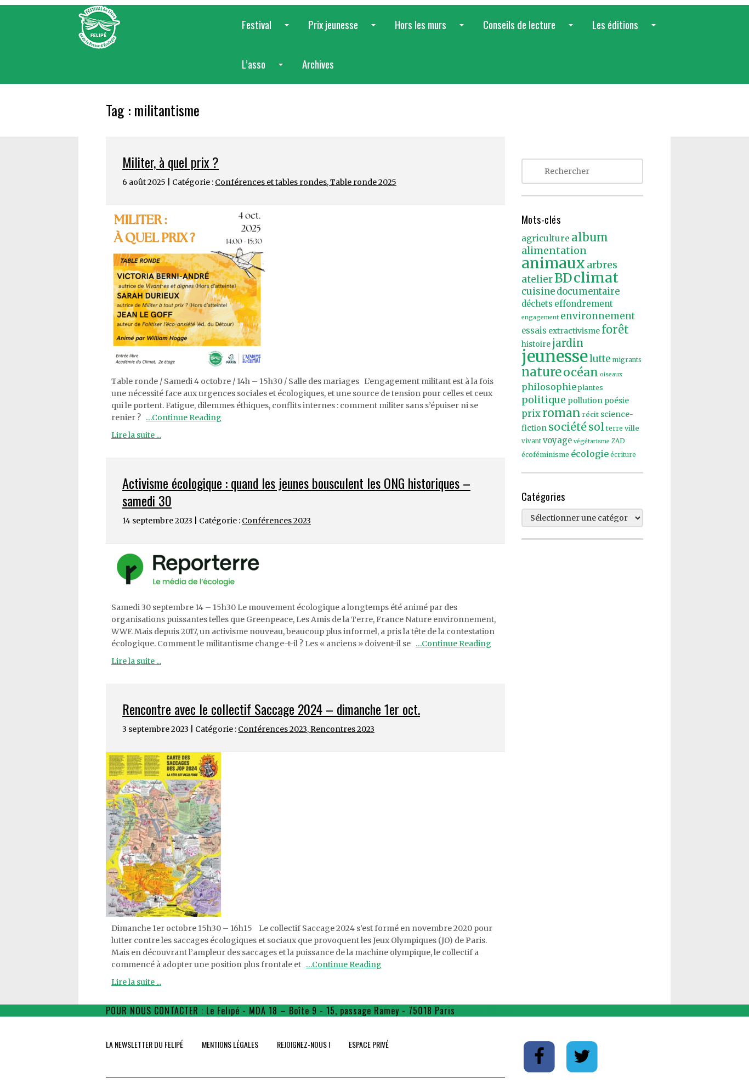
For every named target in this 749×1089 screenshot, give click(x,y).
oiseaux (611, 374)
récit (590, 414)
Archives (318, 63)
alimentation (554, 250)
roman (561, 412)
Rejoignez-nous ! (303, 1044)
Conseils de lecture (530, 30)
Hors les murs (431, 30)
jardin (567, 342)
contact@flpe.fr (489, 1010)
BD (563, 278)
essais (534, 331)
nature (541, 372)
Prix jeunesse (344, 30)
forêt (615, 329)
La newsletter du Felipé (144, 1044)
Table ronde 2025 (363, 182)
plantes (590, 387)
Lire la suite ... (136, 435)
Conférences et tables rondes (271, 182)
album (589, 237)
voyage (557, 440)
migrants (627, 360)
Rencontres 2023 (342, 729)
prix (531, 414)
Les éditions (626, 30)
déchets (537, 304)
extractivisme (574, 331)
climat (596, 277)
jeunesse (554, 356)
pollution (585, 400)
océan (580, 372)
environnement (597, 316)
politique (543, 399)
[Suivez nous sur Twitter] (582, 1056)
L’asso (264, 70)
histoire (536, 344)
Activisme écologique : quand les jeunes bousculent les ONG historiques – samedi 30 (296, 491)
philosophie (548, 386)
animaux (553, 263)
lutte (600, 359)
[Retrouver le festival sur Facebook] (540, 1056)
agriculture (545, 238)
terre (614, 428)
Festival (267, 30)
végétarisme (592, 441)
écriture (623, 455)
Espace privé (369, 1044)
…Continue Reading (184, 417)
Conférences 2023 (276, 521)
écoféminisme (545, 454)
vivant (531, 441)
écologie (590, 453)
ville (632, 428)
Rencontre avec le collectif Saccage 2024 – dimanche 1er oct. (271, 709)
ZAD (618, 441)
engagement (540, 317)
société (567, 426)
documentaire (588, 291)
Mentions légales (230, 1044)
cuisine (538, 291)
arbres (602, 264)
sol (596, 426)
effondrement (583, 303)
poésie (616, 400)
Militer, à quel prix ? (170, 162)
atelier (537, 279)
